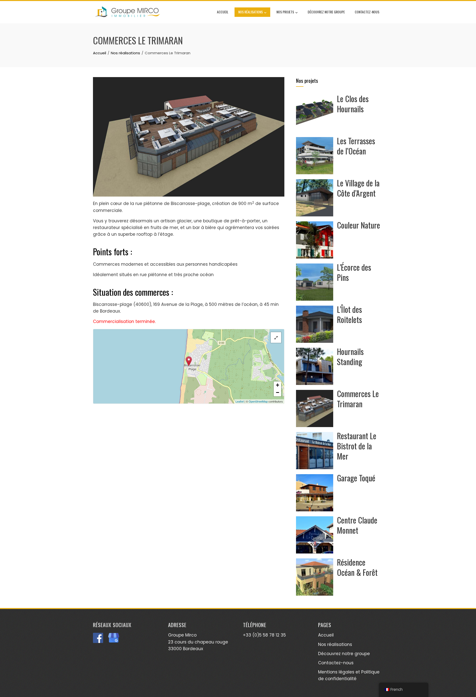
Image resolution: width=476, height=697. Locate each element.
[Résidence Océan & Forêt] (314, 577)
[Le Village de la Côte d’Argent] (314, 198)
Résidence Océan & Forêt (357, 567)
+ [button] (277, 385)
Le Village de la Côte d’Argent (358, 188)
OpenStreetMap (258, 401)
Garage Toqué (356, 478)
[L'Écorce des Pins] (314, 282)
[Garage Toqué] (314, 492)
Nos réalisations (250, 11)
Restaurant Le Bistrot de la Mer (356, 446)
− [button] (277, 392)
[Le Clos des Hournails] (314, 113)
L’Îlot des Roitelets (349, 314)
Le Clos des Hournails (353, 104)
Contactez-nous (367, 11)
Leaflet (240, 401)
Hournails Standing (350, 356)
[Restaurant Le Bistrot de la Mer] (314, 450)
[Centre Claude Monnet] (314, 535)
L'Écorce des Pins (354, 272)
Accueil (222, 11)
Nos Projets (285, 11)
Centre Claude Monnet (357, 525)
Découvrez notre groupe (326, 11)
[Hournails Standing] (314, 366)
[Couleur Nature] (314, 240)
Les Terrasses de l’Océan (356, 146)
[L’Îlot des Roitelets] (314, 324)
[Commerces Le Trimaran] (314, 408)
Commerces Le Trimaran (358, 398)
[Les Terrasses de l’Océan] (314, 155)
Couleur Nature (358, 225)
